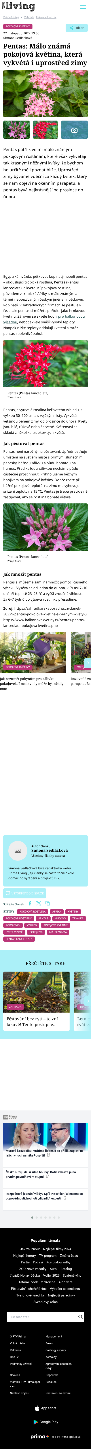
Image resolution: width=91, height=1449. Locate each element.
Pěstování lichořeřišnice (29, 1289)
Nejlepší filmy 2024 (57, 1249)
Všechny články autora (48, 855)
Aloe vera (65, 1282)
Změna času (69, 1256)
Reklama (15, 1350)
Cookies (15, 1375)
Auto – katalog (61, 1269)
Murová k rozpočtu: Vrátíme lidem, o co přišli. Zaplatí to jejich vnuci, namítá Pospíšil (44, 1153)
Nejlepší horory (24, 1256)
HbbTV (14, 1357)
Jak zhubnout (30, 1249)
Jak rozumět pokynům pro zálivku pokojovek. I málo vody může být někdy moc (31, 683)
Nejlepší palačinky (61, 1295)
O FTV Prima (18, 1336)
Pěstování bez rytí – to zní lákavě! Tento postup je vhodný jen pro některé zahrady (32, 1022)
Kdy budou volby (58, 1262)
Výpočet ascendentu (65, 1289)
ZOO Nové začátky (32, 1269)
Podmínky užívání (21, 1363)
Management (54, 1336)
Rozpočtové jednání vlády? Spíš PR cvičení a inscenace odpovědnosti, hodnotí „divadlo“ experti (44, 1196)
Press (49, 1343)
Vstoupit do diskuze (27, 893)
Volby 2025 (51, 1276)
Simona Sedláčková (17, 38)
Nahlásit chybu (19, 1393)
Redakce (51, 1382)
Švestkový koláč (46, 1302)
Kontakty (51, 1357)
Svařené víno (72, 1276)
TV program (48, 1256)
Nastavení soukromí (58, 1393)
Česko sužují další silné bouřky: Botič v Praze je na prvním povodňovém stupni (41, 1174)
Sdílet (74, 29)
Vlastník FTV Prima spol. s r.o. (25, 1384)
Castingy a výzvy (56, 1350)
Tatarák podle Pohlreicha (37, 1282)
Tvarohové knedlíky (30, 1295)
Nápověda (52, 1375)
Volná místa (17, 1343)
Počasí (38, 1262)
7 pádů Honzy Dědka (25, 1276)
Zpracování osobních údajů (59, 1366)
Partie (25, 1262)
